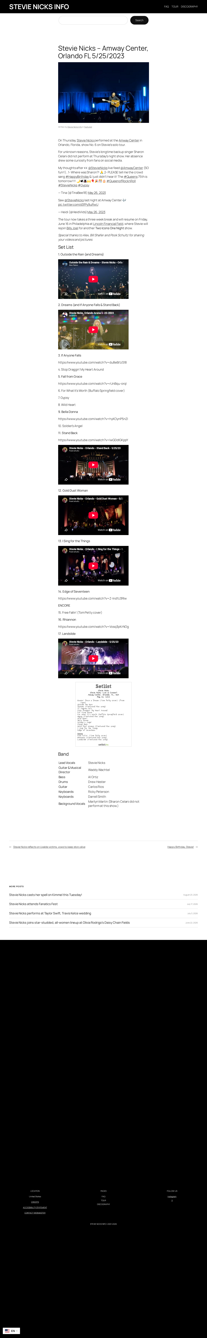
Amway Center (129, 140)
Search (139, 20)
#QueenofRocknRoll (121, 181)
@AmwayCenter (131, 168)
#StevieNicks (67, 185)
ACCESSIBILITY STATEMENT (35, 1207)
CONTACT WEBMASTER (35, 1212)
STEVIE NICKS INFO (39, 6)
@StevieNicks (98, 168)
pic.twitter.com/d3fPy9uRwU (78, 204)
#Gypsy (83, 185)
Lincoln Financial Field (108, 224)
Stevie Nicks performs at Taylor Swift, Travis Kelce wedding (50, 913)
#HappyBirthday (77, 176)
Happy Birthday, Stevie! (180, 847)
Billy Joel (72, 228)
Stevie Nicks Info (74, 127)
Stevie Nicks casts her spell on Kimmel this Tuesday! (45, 895)
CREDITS (35, 1202)
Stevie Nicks (85, 140)
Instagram (172, 1196)
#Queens (131, 176)
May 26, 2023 (97, 193)
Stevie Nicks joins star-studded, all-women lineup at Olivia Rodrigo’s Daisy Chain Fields (69, 922)
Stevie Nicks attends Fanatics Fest (33, 904)
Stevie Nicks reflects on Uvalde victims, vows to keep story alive (49, 847)
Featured (88, 127)
